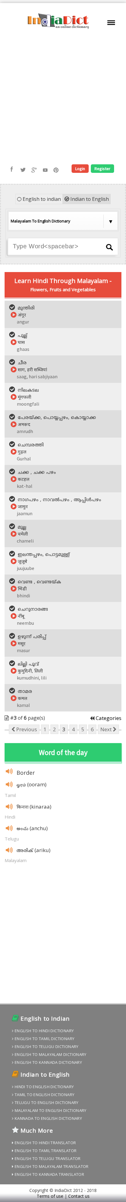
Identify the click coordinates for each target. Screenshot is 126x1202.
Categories (108, 718)
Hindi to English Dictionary (43, 1086)
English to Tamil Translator (44, 1150)
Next (106, 729)
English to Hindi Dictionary (43, 1030)
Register (102, 168)
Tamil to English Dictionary (43, 1094)
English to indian (41, 199)
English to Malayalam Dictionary (49, 1054)
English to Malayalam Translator (50, 1166)
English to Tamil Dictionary (43, 1038)
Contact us (79, 1196)
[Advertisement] (63, 97)
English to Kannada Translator (48, 1174)
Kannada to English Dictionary (47, 1118)
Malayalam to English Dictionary (49, 1110)
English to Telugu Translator (46, 1158)
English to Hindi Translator (44, 1142)
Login (80, 168)
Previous (26, 729)
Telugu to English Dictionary (45, 1102)
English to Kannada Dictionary (47, 1062)
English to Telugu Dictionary (45, 1046)
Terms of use (50, 1196)
